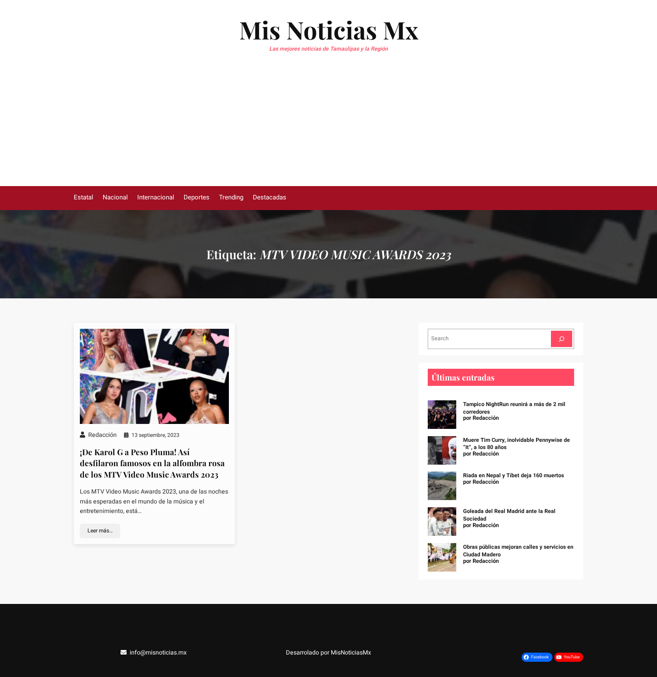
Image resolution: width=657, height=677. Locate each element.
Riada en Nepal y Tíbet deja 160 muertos (513, 475)
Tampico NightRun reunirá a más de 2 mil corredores (514, 408)
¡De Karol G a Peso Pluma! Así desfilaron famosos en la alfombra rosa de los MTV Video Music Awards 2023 (152, 462)
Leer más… (100, 531)
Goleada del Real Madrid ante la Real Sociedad (509, 515)
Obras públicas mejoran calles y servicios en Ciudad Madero (518, 551)
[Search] (561, 339)
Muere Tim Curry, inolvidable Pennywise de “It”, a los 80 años (516, 444)
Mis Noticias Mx (328, 29)
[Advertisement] (328, 129)
